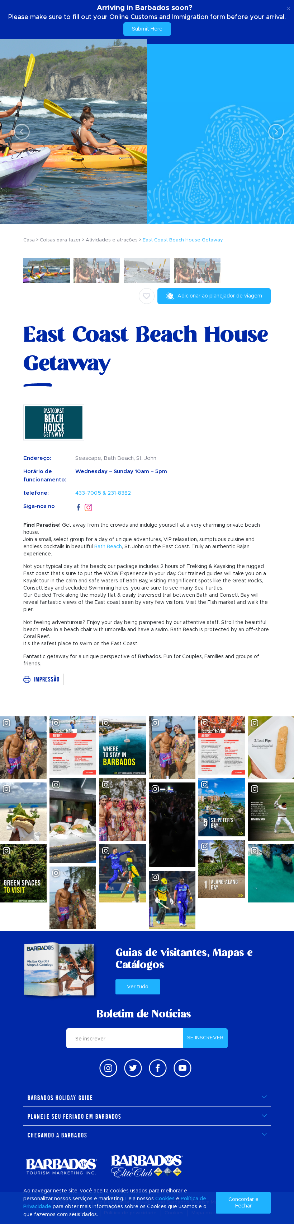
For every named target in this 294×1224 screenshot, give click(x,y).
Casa (29, 240)
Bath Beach (108, 546)
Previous (20, 132)
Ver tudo (137, 986)
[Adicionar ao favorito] (147, 296)
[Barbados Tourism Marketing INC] (61, 1166)
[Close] (288, 7)
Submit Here (147, 29)
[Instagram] (88, 506)
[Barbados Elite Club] (147, 1166)
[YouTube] (182, 1068)
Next (274, 132)
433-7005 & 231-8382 (103, 493)
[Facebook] (78, 506)
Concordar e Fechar (243, 1203)
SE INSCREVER (205, 1037)
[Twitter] (133, 1068)
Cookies (165, 1198)
